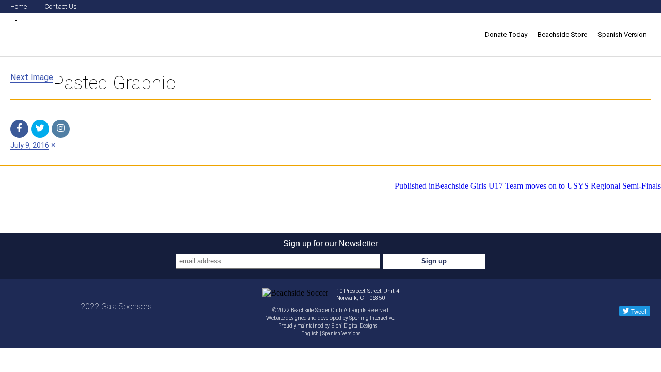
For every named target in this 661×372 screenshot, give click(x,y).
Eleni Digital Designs (355, 326)
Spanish (331, 333)
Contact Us (60, 6)
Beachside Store (562, 34)
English (310, 333)
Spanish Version (622, 34)
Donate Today (506, 34)
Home (18, 6)
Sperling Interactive (371, 318)
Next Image (31, 77)
